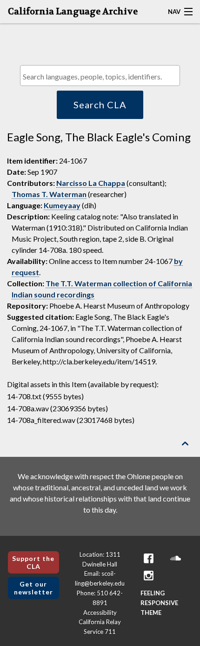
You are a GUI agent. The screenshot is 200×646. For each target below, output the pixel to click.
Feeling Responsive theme (159, 602)
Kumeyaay (62, 205)
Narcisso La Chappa (90, 182)
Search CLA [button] (100, 104)
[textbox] (102, 76)
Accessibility (100, 612)
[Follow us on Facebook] (148, 558)
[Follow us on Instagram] (148, 575)
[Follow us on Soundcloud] (175, 558)
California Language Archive (73, 11)
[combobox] (100, 75)
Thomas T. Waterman (49, 194)
